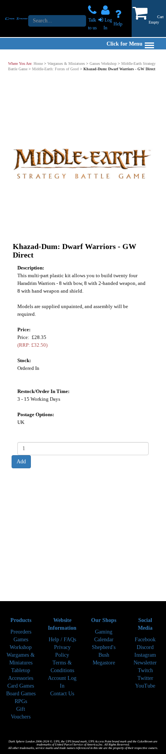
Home (38, 63)
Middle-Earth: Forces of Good (55, 69)
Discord (145, 647)
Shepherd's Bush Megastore (103, 655)
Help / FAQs (62, 639)
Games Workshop (103, 63)
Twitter (145, 678)
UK (20, 422)
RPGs (21, 701)
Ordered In (28, 368)
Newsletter (145, 663)
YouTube (145, 686)
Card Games (20, 686)
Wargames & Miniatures (66, 63)
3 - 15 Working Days (38, 399)
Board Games (21, 693)
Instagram (145, 655)
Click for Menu (124, 44)
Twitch (145, 670)
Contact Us (62, 693)
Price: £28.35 (32, 341)
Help (117, 24)
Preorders (20, 632)
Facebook (145, 639)
